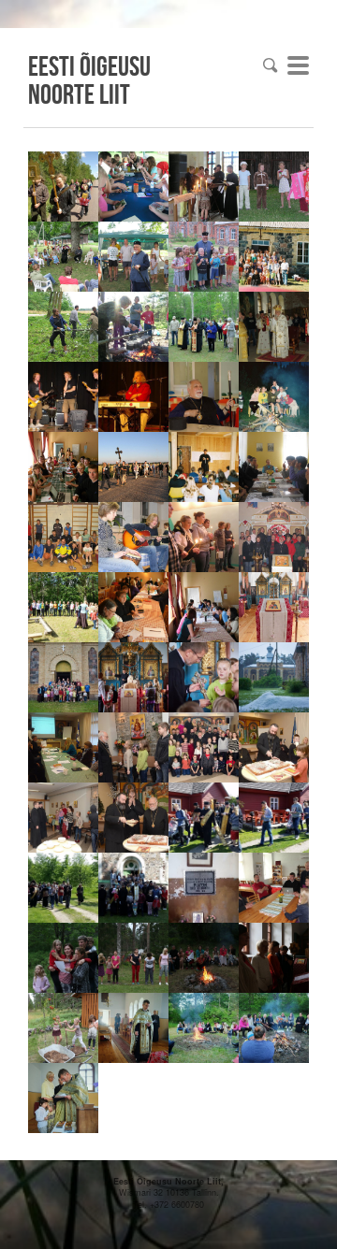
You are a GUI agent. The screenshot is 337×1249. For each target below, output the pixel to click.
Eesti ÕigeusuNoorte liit (89, 79)
